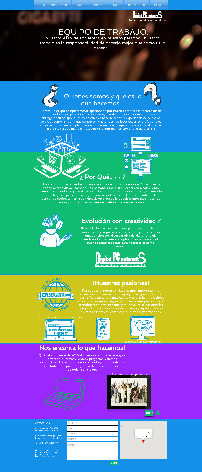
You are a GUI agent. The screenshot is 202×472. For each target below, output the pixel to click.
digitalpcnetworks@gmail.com (48, 436)
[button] (80, 4)
